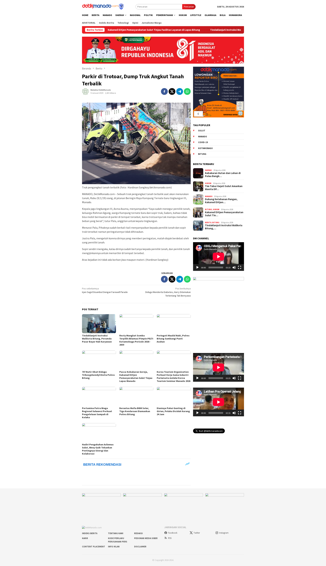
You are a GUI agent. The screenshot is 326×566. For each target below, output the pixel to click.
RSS (169, 538)
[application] (218, 256)
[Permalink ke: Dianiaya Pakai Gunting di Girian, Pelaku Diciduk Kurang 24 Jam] (174, 396)
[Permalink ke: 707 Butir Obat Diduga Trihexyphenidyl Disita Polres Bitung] (99, 359)
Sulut (201, 130)
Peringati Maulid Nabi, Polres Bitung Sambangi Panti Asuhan (173, 338)
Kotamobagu (205, 148)
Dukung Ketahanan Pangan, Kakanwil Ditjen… (221, 201)
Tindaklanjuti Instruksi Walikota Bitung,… (223, 227)
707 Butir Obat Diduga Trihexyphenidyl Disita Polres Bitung (98, 374)
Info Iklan (114, 546)
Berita (208, 222)
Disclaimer (140, 546)
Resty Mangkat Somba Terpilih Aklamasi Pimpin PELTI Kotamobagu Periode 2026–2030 (136, 340)
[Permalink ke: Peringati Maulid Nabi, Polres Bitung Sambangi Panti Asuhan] (174, 323)
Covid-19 (203, 142)
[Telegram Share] (179, 91)
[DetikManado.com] (103, 6)
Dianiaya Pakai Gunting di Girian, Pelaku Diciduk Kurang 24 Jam (173, 411)
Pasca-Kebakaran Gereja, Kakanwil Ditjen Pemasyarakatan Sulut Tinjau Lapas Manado (135, 376)
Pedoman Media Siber (146, 538)
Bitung (202, 154)
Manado (202, 136)
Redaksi (138, 533)
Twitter (197, 532)
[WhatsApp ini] (187, 91)
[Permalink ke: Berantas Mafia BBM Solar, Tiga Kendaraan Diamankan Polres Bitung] (136, 396)
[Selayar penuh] (239, 267)
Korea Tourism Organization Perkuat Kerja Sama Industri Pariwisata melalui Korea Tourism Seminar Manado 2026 (173, 376)
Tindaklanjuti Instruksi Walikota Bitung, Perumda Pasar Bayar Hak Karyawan (228, 29)
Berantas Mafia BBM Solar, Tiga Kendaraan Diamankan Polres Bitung (134, 411)
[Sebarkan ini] (164, 91)
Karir (85, 538)
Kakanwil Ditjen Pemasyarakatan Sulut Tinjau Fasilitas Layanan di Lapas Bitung (128, 29)
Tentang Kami (115, 533)
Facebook (172, 532)
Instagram (224, 532)
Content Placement (93, 546)
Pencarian (189, 6)
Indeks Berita (89, 533)
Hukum (208, 183)
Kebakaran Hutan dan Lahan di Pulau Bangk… (223, 175)
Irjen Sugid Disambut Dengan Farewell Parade (105, 290)
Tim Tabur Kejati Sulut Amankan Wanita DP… (223, 188)
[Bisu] (234, 267)
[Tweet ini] (172, 91)
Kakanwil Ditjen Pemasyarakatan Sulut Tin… (224, 214)
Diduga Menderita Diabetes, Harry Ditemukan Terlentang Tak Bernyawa (168, 292)
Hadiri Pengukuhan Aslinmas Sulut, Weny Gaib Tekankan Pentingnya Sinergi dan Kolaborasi (98, 449)
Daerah (208, 170)
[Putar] (197, 267)
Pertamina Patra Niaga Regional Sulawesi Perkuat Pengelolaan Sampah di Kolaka (97, 413)
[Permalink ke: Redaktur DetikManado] (85, 91)
